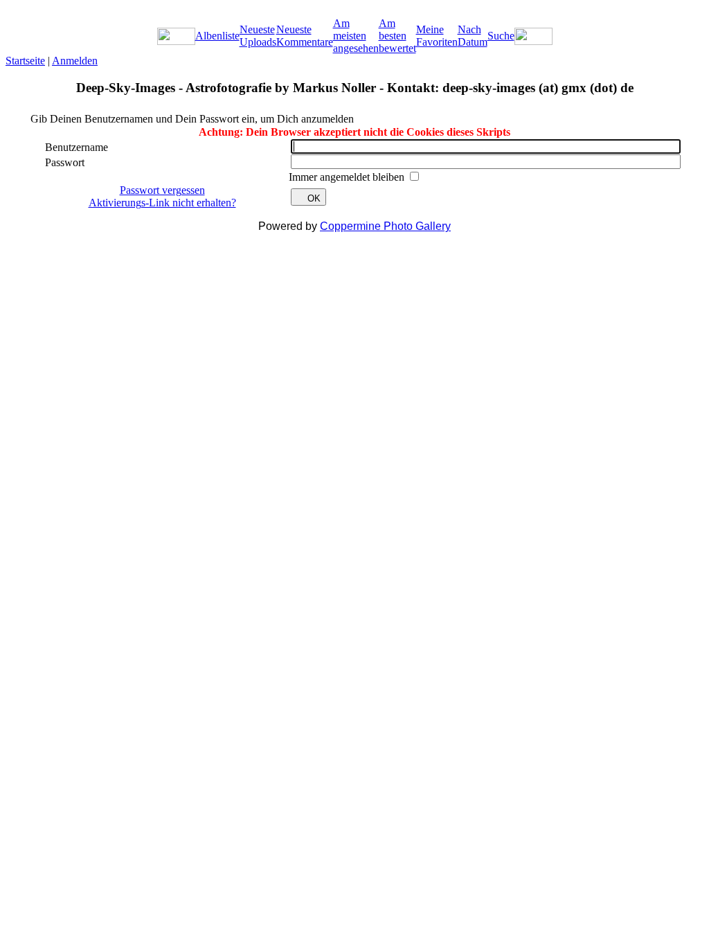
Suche (500, 36)
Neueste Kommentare (304, 36)
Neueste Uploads (258, 36)
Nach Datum (472, 36)
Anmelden (75, 60)
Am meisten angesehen (356, 35)
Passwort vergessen (162, 190)
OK (314, 198)
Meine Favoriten (437, 36)
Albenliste (217, 36)
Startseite (25, 60)
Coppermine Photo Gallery (385, 226)
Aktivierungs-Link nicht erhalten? (162, 202)
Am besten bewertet (397, 35)
